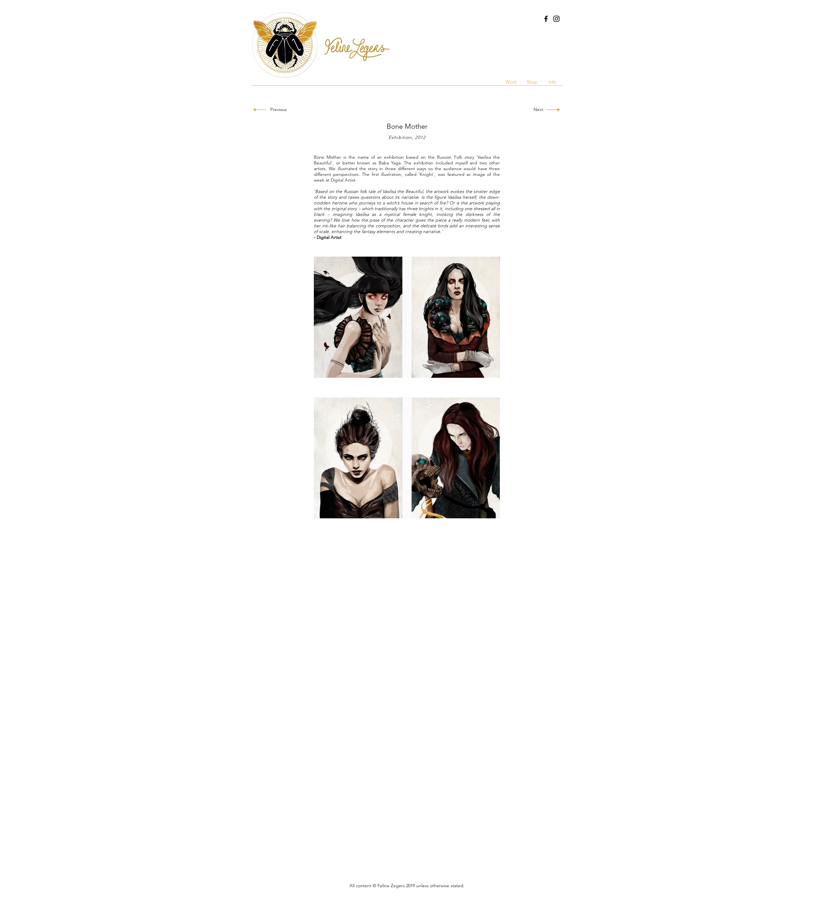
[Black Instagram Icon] (556, 19)
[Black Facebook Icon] (546, 19)
